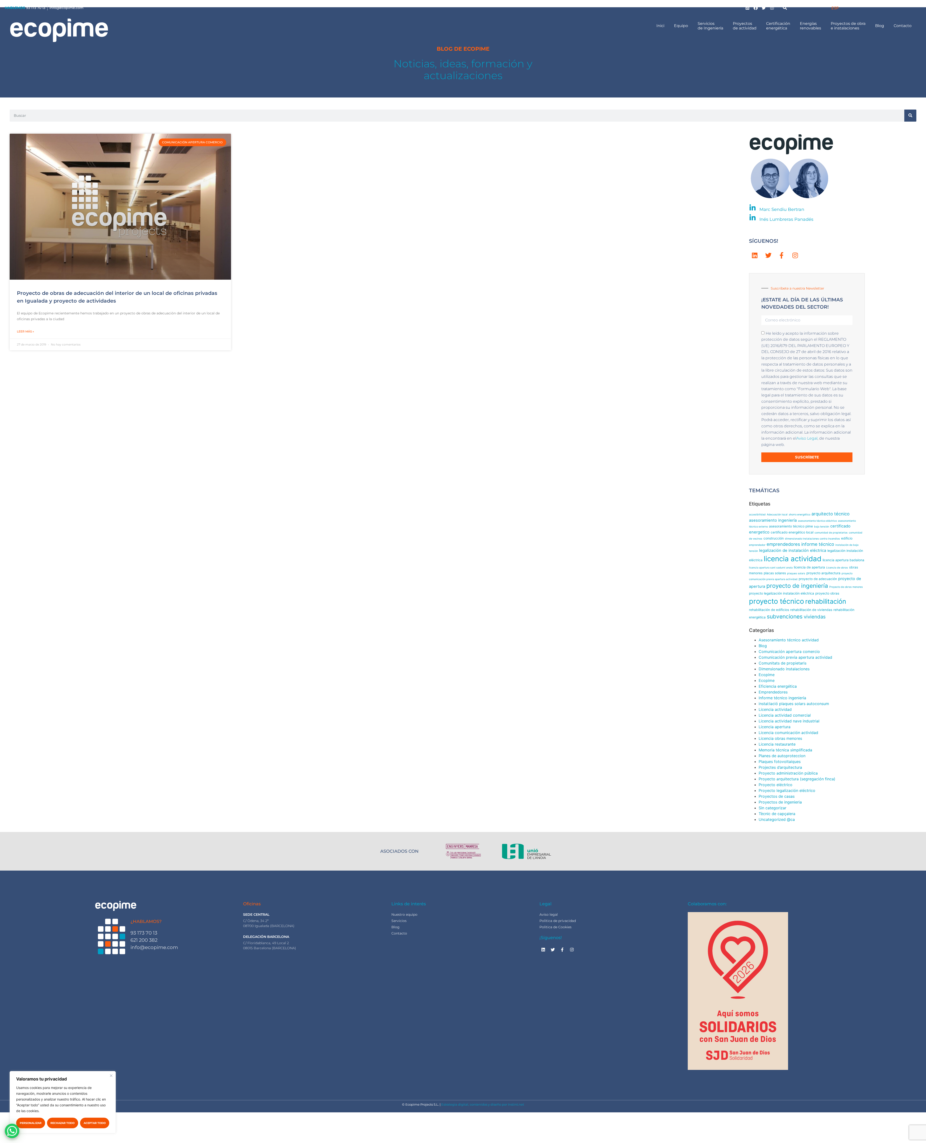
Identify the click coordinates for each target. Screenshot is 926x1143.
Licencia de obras (837, 567)
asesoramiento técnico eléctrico (817, 520)
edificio (846, 538)
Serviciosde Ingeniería (710, 25)
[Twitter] (764, 8)
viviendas (815, 617)
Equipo (681, 25)
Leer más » (25, 331)
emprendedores (783, 544)
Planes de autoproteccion (782, 755)
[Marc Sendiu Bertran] (752, 207)
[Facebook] (756, 8)
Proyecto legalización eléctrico (787, 790)
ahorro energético (799, 514)
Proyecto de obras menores (846, 587)
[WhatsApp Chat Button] (12, 1131)
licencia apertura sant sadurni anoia (771, 567)
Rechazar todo (62, 1123)
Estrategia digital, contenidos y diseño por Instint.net (482, 1104)
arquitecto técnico (830, 513)
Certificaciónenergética (778, 25)
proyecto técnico (776, 601)
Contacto (903, 25)
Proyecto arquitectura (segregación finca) (797, 778)
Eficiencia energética (778, 686)
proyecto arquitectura (823, 573)
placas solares (775, 573)
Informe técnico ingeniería (782, 697)
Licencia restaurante (777, 744)
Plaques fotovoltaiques (780, 761)
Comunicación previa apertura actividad (795, 657)
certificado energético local (792, 532)
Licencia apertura (774, 726)
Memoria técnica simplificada (785, 750)
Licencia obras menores (780, 738)
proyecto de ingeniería (797, 585)
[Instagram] (772, 8)
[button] (785, 8)
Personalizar (30, 1123)
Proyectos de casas (777, 796)
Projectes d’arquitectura (780, 767)
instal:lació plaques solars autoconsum (794, 703)
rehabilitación (825, 601)
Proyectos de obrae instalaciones (848, 25)
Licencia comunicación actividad (788, 732)
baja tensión (821, 526)
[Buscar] (910, 116)
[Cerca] (111, 1075)
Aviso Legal (806, 438)
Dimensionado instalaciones (784, 668)
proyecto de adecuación (818, 579)
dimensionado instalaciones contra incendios (812, 538)
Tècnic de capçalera (777, 813)
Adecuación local (777, 514)
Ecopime (767, 674)
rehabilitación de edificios (769, 610)
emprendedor (757, 545)
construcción (773, 538)
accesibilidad (757, 514)
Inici (660, 25)
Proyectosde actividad (744, 25)
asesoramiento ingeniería (773, 520)
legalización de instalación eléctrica (792, 550)
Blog (879, 25)
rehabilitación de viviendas (811, 610)
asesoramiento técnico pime (791, 526)
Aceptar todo (95, 1123)
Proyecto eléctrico (775, 784)
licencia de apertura (809, 567)
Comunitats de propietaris (782, 663)
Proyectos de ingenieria (780, 802)
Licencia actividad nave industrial (789, 721)
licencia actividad (792, 558)
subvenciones (785, 616)
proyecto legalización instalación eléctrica (781, 593)
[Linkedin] (747, 8)
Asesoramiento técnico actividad (789, 639)
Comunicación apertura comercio (789, 651)
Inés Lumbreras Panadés (786, 219)
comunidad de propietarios (831, 532)
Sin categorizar (772, 807)
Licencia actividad (775, 709)
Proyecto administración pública (788, 773)
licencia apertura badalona (843, 560)
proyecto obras (827, 593)
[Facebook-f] (781, 255)
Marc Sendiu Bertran (781, 209)
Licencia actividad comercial (785, 715)
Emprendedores (773, 692)
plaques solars (796, 573)
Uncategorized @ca (777, 819)
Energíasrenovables (810, 25)
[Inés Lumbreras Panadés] (752, 217)
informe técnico (817, 544)
